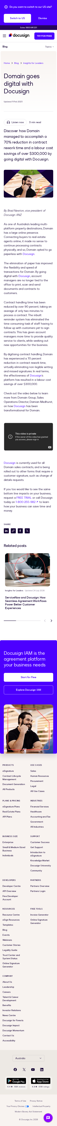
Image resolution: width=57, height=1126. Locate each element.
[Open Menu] (4, 36)
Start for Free (28, 677)
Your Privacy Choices (15, 1106)
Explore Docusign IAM (28, 690)
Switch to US (17, 18)
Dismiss (42, 18)
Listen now (18, 122)
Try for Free (44, 36)
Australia (20, 1058)
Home (7, 63)
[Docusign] (19, 35)
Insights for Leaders (33, 63)
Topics (48, 46)
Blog (16, 63)
